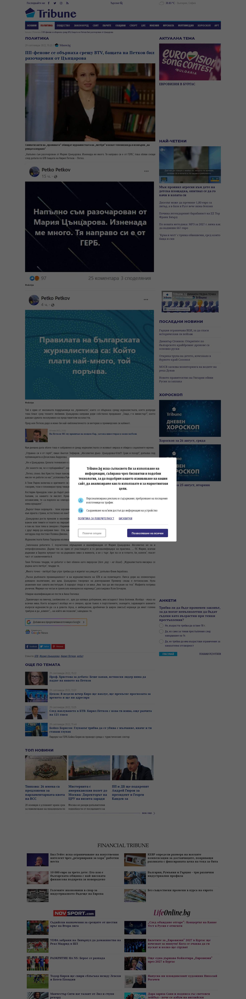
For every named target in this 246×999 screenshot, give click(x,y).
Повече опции (92, 533)
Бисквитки (125, 518)
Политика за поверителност (96, 518)
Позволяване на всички (147, 533)
